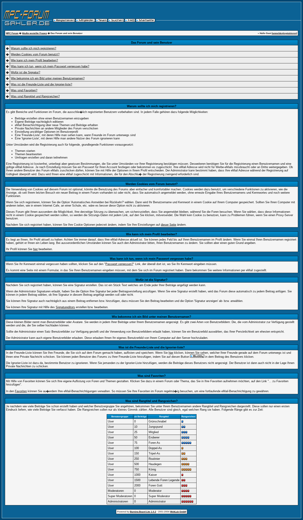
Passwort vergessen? (119, 264)
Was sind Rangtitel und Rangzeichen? (35, 96)
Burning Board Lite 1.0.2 (143, 511)
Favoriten (21, 391)
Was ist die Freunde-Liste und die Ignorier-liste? (41, 84)
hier (35, 249)
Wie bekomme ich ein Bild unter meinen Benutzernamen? (48, 78)
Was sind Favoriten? (24, 90)
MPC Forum (12, 33)
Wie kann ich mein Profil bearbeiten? (34, 60)
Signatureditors (65, 307)
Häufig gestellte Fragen (34, 33)
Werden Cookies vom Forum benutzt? (35, 54)
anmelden (277, 33)
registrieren (290, 33)
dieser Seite (168, 224)
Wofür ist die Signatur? (25, 72)
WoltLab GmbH (178, 511)
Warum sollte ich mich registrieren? (33, 48)
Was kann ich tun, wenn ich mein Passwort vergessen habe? (50, 66)
